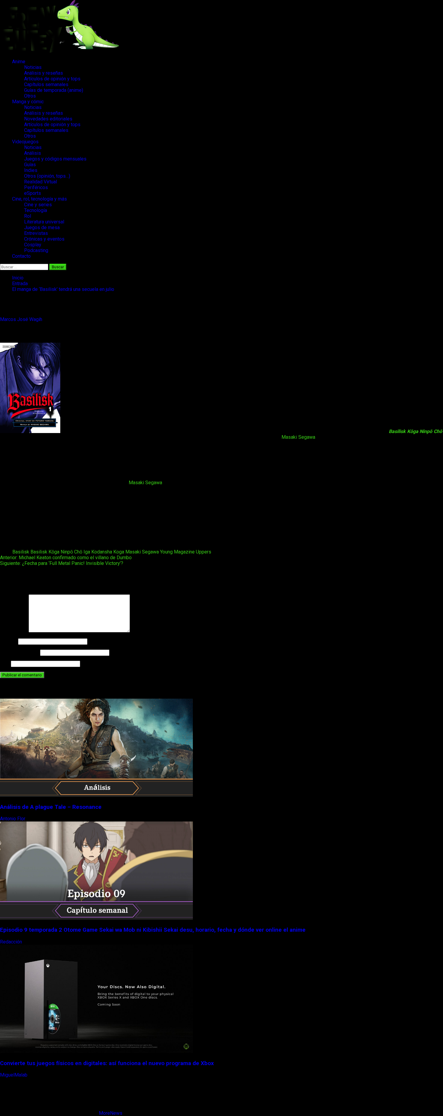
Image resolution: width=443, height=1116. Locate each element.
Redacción (11, 942)
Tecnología (35, 210)
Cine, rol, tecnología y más (39, 199)
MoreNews (110, 1113)
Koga (118, 552)
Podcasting (36, 250)
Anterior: (66, 557)
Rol (27, 216)
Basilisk (20, 552)
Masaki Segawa (298, 437)
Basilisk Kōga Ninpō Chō (56, 552)
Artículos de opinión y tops (52, 79)
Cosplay (32, 245)
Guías (30, 164)
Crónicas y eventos (44, 239)
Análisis (32, 153)
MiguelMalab (14, 1075)
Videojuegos (25, 142)
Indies (30, 170)
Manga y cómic (28, 101)
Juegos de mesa (42, 227)
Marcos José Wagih (21, 319)
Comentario (13, 631)
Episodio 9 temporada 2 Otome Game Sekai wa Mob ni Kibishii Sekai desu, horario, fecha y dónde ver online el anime (153, 930)
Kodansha (101, 552)
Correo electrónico (19, 652)
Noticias (33, 67)
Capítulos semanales (46, 84)
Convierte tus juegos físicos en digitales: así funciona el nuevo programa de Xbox (107, 1063)
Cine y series (38, 204)
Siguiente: (61, 563)
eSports (32, 193)
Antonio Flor (13, 818)
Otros (30, 96)
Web (5, 663)
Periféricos (36, 187)
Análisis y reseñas (43, 73)
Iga (86, 552)
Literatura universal (44, 222)
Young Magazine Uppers (185, 552)
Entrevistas (36, 233)
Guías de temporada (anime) (53, 90)
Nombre (8, 641)
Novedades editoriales (48, 119)
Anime (18, 61)
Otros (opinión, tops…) (47, 176)
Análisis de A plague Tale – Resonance (51, 807)
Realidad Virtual (40, 182)
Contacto (21, 256)
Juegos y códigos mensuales (55, 159)
